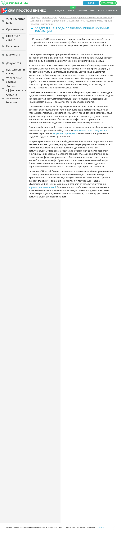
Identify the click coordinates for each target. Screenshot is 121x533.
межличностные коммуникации (91, 130)
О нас (92, 10)
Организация (49, 17)
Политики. (100, 527)
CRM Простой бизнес (27, 10)
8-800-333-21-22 (17, 3)
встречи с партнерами (65, 133)
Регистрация (108, 3)
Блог (101, 10)
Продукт (58, 10)
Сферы (70, 10)
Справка (112, 10)
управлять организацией (42, 187)
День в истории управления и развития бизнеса (85, 17)
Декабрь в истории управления (48, 20)
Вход (91, 3)
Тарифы (81, 10)
